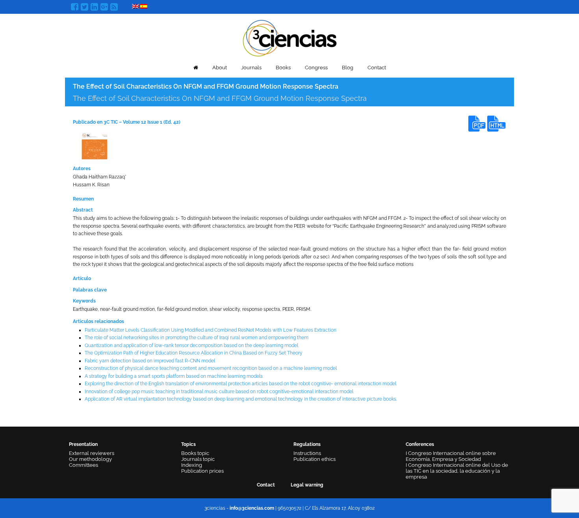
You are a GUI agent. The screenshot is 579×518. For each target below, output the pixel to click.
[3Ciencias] (289, 37)
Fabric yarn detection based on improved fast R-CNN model (150, 361)
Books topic (195, 453)
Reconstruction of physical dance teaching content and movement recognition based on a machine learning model (211, 368)
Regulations (307, 444)
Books (283, 68)
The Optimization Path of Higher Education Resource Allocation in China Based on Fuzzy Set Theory (193, 353)
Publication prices (202, 471)
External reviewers (91, 453)
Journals (251, 68)
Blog (347, 68)
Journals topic (198, 459)
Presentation (83, 444)
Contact (376, 68)
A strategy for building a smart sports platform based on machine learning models (174, 376)
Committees (83, 465)
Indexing (191, 465)
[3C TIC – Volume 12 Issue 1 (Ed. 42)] (94, 146)
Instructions (307, 453)
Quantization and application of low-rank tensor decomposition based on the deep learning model (191, 345)
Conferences (420, 444)
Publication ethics (314, 459)
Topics (188, 444)
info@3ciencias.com (252, 508)
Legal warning (307, 485)
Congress (316, 68)
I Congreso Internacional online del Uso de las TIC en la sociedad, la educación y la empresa (457, 471)
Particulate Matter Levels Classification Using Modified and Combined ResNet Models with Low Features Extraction (210, 330)
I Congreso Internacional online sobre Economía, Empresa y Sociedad (451, 456)
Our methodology (90, 459)
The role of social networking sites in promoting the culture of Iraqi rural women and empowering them (196, 337)
